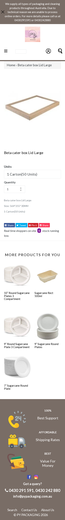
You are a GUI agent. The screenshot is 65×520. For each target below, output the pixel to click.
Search (12, 510)
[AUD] (20, 51)
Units (8, 167)
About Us (47, 510)
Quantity (10, 182)
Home (11, 65)
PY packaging (28, 515)
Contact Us (29, 510)
